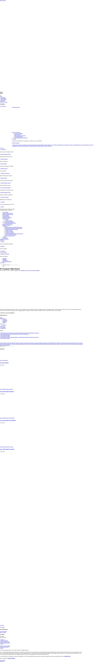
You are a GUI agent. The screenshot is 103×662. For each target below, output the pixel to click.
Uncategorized (3, 328)
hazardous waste (46, 342)
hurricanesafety (71, 342)
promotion (41, 344)
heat (55, 342)
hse (60, 342)
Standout (16, 270)
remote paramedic (56, 344)
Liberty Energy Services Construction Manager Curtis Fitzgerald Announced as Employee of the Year (19, 337)
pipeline (32, 344)
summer (81, 344)
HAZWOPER (52, 342)
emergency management (34, 342)
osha (30, 344)
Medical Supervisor (8, 344)
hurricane (66, 342)
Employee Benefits (15, 142)
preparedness (36, 344)
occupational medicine (19, 344)
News (1, 323)
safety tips (30, 270)
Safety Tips (2, 326)
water (4, 345)
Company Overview (16, 107)
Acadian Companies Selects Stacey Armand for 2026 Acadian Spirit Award (14, 334)
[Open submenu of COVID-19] (7, 226)
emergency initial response (25, 342)
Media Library (3, 318)
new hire (13, 344)
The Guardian (3, 327)
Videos (4, 322)
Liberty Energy (80, 342)
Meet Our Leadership (16, 132)
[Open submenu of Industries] (4, 240)
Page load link (2, 660)
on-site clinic (26, 344)
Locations (14, 138)
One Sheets (5, 319)
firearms (41, 342)
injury (75, 342)
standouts (37, 270)
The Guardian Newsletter (5, 335)
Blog (1, 317)
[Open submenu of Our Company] (6, 106)
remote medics (50, 344)
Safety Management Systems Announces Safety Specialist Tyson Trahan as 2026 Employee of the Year (19, 332)
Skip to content (3, 0)
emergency (18, 342)
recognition (23, 270)
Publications (5, 320)
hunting (63, 342)
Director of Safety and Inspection (9, 342)
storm (78, 344)
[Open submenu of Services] (3, 148)
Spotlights (4, 321)
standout (33, 270)
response (62, 344)
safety (26, 270)
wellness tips (7, 345)
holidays (58, 342)
